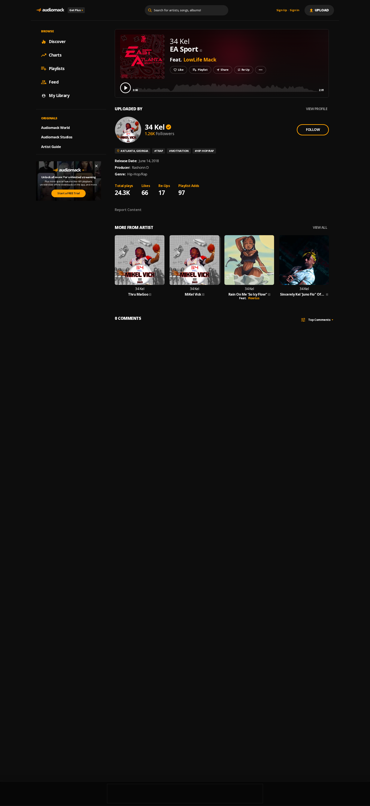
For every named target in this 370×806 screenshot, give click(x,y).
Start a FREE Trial (68, 193)
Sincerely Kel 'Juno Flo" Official (302, 294)
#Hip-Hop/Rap (204, 151)
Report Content (128, 209)
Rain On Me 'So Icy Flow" (247, 294)
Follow (313, 129)
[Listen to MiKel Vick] (194, 260)
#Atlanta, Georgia (134, 151)
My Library (59, 95)
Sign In (294, 10)
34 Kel (155, 126)
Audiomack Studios (56, 137)
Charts (55, 55)
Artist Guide (51, 146)
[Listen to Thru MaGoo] (139, 260)
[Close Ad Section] (96, 166)
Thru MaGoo (138, 294)
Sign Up (281, 10)
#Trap (158, 151)
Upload (322, 10)
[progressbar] (228, 87)
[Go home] (50, 10)
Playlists (57, 68)
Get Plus (76, 10)
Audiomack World (55, 127)
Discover (57, 41)
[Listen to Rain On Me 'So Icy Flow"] (249, 260)
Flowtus (254, 298)
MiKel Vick (193, 294)
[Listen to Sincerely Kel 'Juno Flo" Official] (304, 260)
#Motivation (179, 151)
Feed (53, 82)
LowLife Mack (200, 59)
